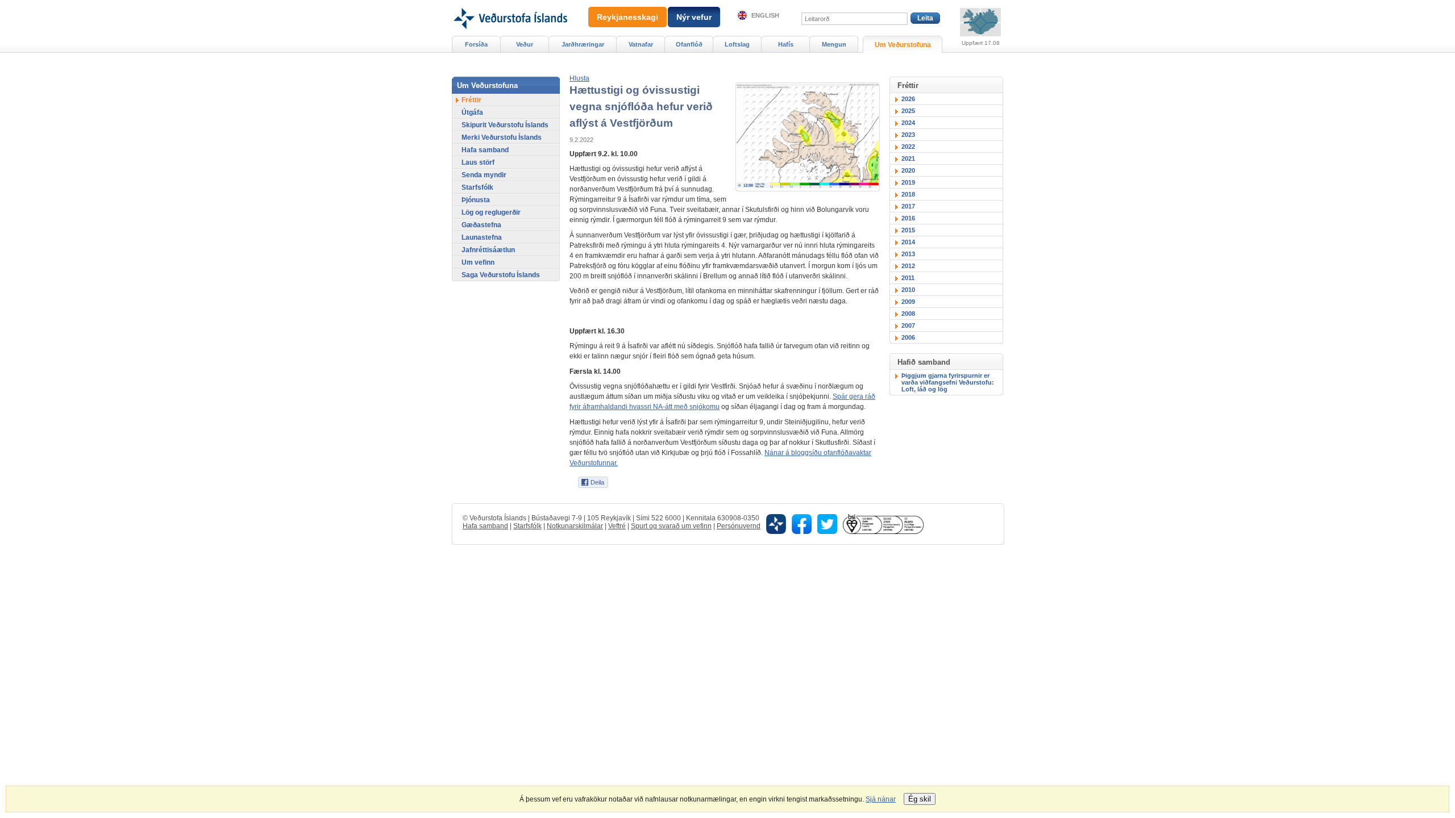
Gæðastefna (481, 225)
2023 (908, 134)
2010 (908, 289)
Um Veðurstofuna (903, 45)
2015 (908, 230)
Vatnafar (641, 44)
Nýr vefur (694, 17)
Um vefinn (478, 262)
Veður (524, 44)
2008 (908, 313)
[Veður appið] (776, 524)
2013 (908, 254)
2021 (908, 158)
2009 (908, 301)
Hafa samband (485, 150)
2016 (908, 218)
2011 (907, 277)
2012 (908, 265)
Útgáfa (472, 112)
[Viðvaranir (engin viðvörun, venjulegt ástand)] (980, 22)
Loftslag (737, 44)
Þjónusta (476, 200)
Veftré (617, 526)
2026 (908, 98)
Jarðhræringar (583, 44)
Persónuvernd (738, 526)
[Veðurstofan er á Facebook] (802, 524)
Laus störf (478, 162)
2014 (908, 242)
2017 (908, 206)
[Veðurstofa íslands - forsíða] (509, 4)
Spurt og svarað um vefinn (671, 526)
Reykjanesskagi (627, 17)
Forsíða (476, 44)
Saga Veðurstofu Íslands (501, 275)
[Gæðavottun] (883, 524)
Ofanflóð (689, 44)
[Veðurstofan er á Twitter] (827, 524)
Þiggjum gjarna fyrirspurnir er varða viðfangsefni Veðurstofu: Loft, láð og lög (947, 382)
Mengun (834, 44)
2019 (908, 182)
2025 (908, 110)
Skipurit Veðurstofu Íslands (505, 125)
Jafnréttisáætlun (488, 250)
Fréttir (471, 100)
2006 (908, 337)
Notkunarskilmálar (575, 526)
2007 (908, 325)
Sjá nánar (881, 799)
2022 (908, 146)
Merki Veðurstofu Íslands (502, 137)
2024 (908, 122)
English (765, 15)
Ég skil (919, 799)
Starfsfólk (477, 187)
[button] (579, 78)
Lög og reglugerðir (491, 212)
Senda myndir (484, 175)
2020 (908, 170)
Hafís (785, 44)
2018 (908, 194)
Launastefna (482, 237)
